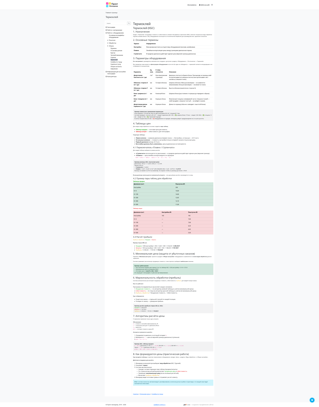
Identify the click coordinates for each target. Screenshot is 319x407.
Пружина (113, 48)
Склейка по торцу (116, 62)
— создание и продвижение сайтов (201, 405)
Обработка (112, 43)
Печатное (112, 40)
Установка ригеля (116, 50)
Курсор (113, 53)
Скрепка (113, 57)
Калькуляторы (112, 76)
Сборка (111, 46)
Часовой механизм (117, 55)
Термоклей (114, 60)
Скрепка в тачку (116, 64)
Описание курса (145, 394)
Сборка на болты (116, 66)
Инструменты (191, 5)
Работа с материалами (114, 30)
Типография (111, 27)
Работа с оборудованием (115, 33)
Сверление (114, 69)
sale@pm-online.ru (159, 405)
